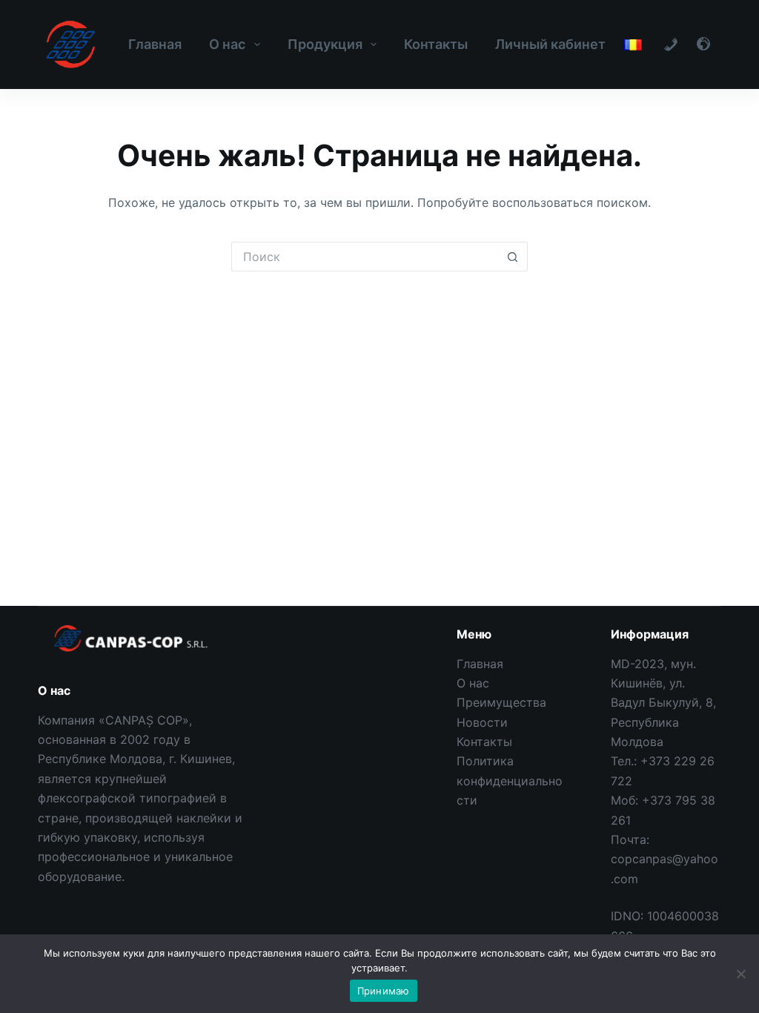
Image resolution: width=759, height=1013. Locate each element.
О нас (227, 44)
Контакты (436, 44)
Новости (482, 722)
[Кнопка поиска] (513, 256)
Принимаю (383, 991)
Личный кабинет (550, 44)
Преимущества (501, 702)
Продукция (325, 44)
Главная (155, 44)
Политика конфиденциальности (510, 780)
